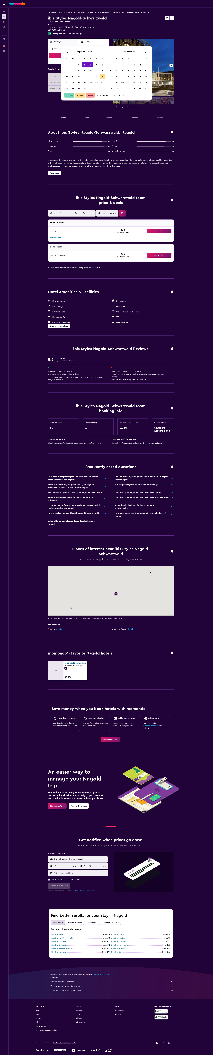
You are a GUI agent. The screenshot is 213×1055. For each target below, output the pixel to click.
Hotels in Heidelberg (119, 948)
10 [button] (91, 71)
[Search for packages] (4, 26)
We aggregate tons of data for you (66, 986)
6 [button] (67, 71)
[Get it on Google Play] (161, 1011)
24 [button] (90, 83)
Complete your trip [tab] (111, 922)
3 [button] (90, 65)
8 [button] (78, 71)
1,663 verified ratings (72, 34)
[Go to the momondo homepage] (17, 3)
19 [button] (102, 77)
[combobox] (80, 859)
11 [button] (96, 71)
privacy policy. (92, 890)
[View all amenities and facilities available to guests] (172, 292)
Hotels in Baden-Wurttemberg (98, 12)
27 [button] (67, 89)
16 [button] (85, 77)
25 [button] (96, 83)
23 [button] (85, 83)
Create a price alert (151, 726)
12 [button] (102, 71)
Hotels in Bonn (117, 952)
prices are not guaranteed (101, 974)
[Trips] (4, 39)
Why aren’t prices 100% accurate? (65, 990)
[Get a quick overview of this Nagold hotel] (172, 132)
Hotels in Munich (117, 935)
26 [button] (102, 83)
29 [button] (79, 89)
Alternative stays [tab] (75, 922)
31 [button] (146, 89)
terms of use (79, 890)
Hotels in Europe (64, 12)
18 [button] (97, 77)
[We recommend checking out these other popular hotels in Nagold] (172, 653)
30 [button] (85, 89)
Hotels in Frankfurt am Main (62, 938)
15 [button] (79, 77)
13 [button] (67, 77)
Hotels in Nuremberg (119, 945)
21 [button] (73, 83)
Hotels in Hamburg (118, 938)
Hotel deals (52, 12)
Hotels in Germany (79, 12)
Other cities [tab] (58, 922)
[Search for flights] (4, 11)
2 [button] (84, 65)
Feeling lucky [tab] (92, 922)
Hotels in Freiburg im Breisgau (63, 948)
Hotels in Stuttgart (58, 945)
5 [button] (102, 65)
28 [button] (73, 89)
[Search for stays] (4, 16)
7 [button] (72, 71)
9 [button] (84, 71)
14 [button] (73, 77)
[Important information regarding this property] (172, 408)
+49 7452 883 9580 (56, 30)
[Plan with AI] (4, 32)
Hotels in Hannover (59, 952)
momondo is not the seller (62, 982)
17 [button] (90, 77)
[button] (4, 4)
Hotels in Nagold (118, 12)
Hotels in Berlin (57, 935)
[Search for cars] (4, 21)
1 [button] (78, 65)
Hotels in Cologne (58, 942)
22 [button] (79, 83)
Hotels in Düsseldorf (119, 942)
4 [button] (96, 65)
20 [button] (67, 83)
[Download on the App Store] (161, 1017)
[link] (110, 739)
